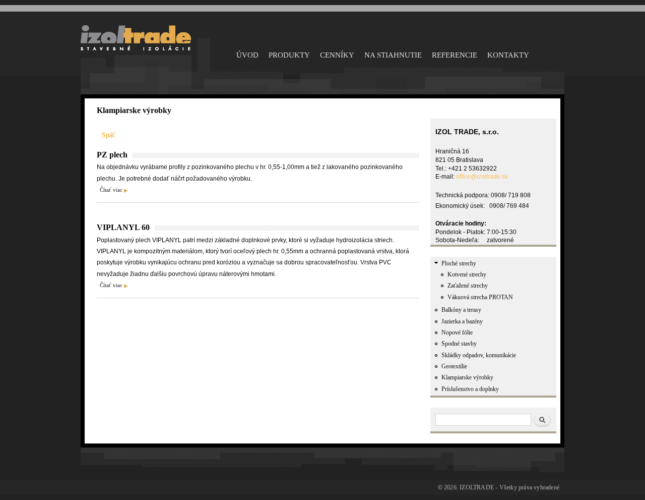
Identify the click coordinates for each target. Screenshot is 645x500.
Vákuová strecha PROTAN (480, 297)
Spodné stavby (459, 343)
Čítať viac (111, 190)
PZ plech (112, 154)
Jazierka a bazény (462, 321)
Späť (108, 135)
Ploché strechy (458, 263)
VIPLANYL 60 (123, 227)
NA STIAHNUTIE (393, 55)
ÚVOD (247, 55)
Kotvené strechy (466, 274)
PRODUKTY (289, 55)
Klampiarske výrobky (467, 377)
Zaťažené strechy (467, 285)
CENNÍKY (337, 55)
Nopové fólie (457, 332)
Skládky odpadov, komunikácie (478, 355)
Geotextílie (454, 366)
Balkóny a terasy (461, 309)
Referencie (454, 55)
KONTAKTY (508, 55)
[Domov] (136, 48)
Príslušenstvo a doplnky (470, 389)
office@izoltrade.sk (482, 176)
